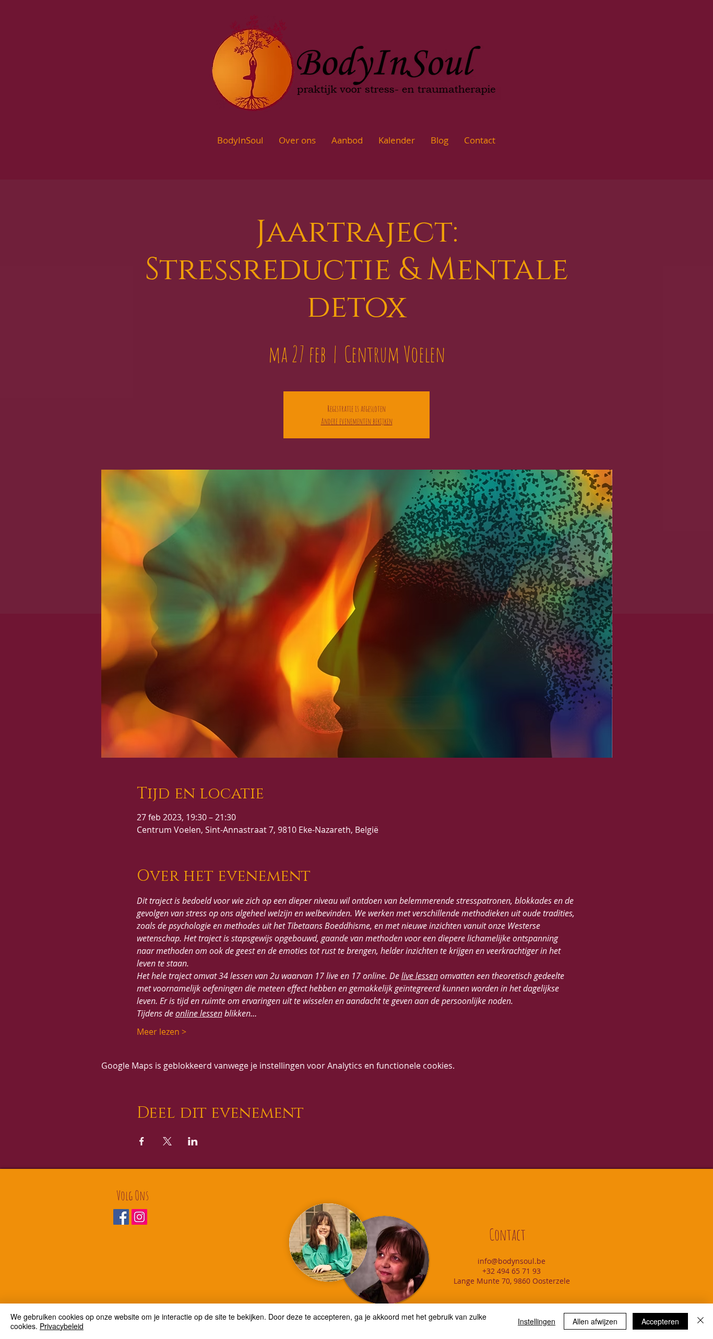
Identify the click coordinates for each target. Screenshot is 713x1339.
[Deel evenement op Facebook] (142, 1141)
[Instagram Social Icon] (139, 1217)
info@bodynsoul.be (511, 1261)
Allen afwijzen (595, 1321)
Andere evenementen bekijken (357, 421)
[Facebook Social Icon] (121, 1217)
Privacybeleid (62, 1326)
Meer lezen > (161, 1031)
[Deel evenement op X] (167, 1141)
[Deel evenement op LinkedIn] (193, 1141)
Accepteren (660, 1321)
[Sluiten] (700, 1321)
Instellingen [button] (536, 1321)
